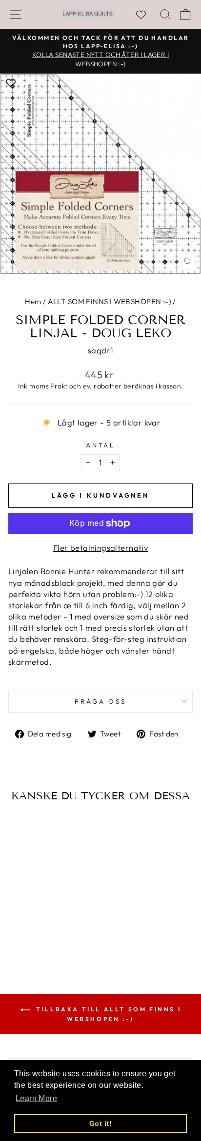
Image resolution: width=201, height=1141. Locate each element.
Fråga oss (101, 701)
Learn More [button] (36, 1098)
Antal (101, 445)
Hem (33, 301)
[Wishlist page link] (146, 14)
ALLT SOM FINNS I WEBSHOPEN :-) (109, 301)
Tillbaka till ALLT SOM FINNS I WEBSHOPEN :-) (107, 1014)
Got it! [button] (100, 1123)
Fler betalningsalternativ (100, 547)
